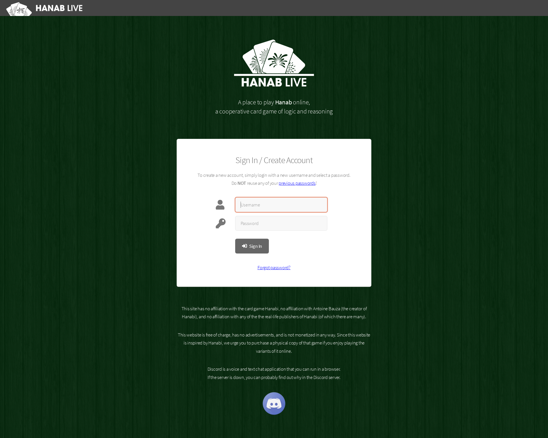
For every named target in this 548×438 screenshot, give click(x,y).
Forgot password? (274, 267)
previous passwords (297, 183)
